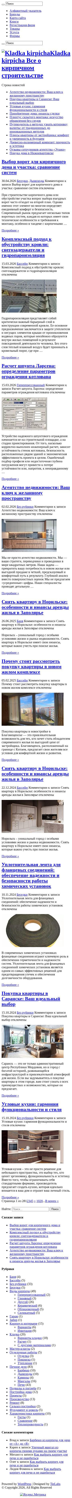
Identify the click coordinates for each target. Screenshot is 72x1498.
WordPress (24, 1484)
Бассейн (22, 263)
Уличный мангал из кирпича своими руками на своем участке (38, 1449)
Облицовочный (28, 1309)
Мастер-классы (20, 1348)
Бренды (15, 14)
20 (41, 1201)
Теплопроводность (30, 1424)
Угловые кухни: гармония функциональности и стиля (28, 108)
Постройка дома (21, 1392)
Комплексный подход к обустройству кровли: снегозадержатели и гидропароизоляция (27, 247)
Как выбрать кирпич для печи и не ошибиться (36, 1463)
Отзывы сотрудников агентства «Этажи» (38, 149)
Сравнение (25, 1420)
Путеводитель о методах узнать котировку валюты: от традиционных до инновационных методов (39, 128)
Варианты (24, 1327)
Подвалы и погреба (23, 1388)
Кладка (14, 1334)
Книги (14, 21)
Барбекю (23, 1370)
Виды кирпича (20, 1291)
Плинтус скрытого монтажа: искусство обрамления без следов (36, 118)
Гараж (14, 1316)
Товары (15, 28)
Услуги (14, 32)
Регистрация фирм (22, 25)
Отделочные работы (23, 1352)
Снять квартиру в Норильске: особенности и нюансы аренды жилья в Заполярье (35, 607)
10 (38, 1201)
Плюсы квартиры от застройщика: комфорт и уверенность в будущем (39, 136)
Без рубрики (25, 506)
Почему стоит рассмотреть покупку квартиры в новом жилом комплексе (31, 667)
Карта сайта (18, 18)
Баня (20, 621)
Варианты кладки (30, 1338)
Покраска (24, 1359)
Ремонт (15, 1402)
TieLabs (55, 1484)
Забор (13, 1320)
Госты (22, 1417)
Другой (23, 1302)
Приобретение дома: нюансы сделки (35, 113)
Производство (19, 1399)
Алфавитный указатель (25, 10)
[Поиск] (3, 4)
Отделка (23, 1356)
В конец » (52, 1201)
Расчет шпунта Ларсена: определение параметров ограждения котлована (29, 371)
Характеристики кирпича (27, 1413)
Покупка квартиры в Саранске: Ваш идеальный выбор (31, 999)
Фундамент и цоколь (24, 1410)
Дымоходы (36, 181)
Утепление (25, 1363)
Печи (21, 1384)
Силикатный (26, 1312)
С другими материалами (34, 1345)
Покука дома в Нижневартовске (32, 153)
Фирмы (15, 36)
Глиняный (25, 1298)
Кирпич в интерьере (23, 1323)
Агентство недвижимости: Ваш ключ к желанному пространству (36, 93)
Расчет (22, 1341)
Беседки (22, 181)
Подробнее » (10, 230)
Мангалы (24, 1381)
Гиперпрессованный (31, 385)
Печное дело (18, 1366)
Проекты (16, 1395)
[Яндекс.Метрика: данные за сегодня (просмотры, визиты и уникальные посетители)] (33, 1494)
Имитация (25, 1330)
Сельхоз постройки (23, 1406)
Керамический (27, 1305)
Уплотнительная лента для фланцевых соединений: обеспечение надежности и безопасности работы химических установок (31, 875)
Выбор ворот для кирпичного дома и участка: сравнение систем (34, 167)
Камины (23, 1377)
